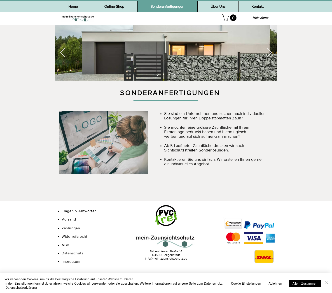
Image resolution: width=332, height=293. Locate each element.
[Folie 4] (174, 74)
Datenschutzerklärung (21, 287)
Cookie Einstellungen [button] (246, 283)
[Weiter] (269, 53)
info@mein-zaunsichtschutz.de (166, 258)
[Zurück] (62, 53)
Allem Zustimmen (304, 283)
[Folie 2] (163, 75)
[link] (230, 17)
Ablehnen (275, 283)
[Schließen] (326, 283)
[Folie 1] (157, 74)
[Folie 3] (169, 74)
